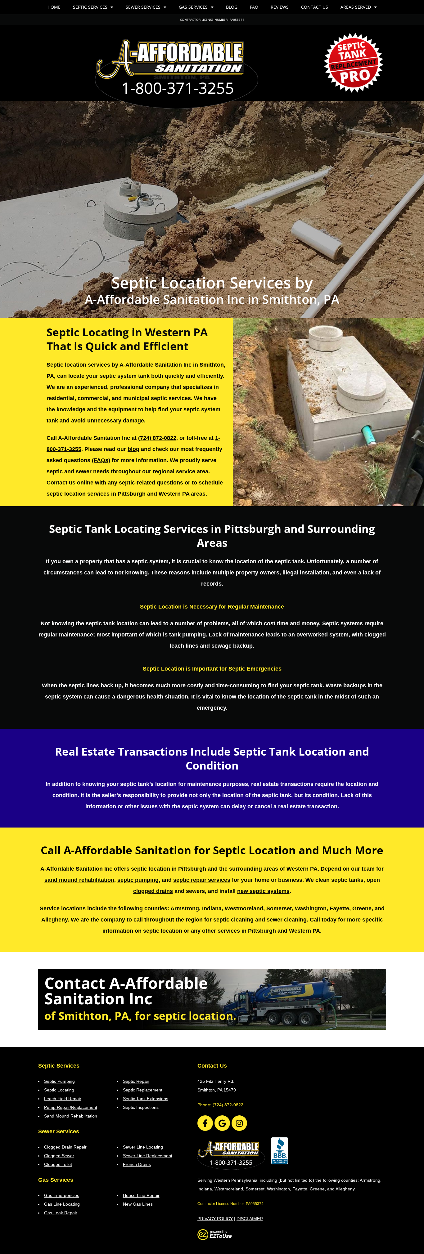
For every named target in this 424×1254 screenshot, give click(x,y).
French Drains (137, 1164)
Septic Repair (136, 1081)
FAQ (254, 7)
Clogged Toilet (58, 1164)
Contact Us (314, 7)
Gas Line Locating (62, 1204)
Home (54, 7)
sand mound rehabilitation (79, 880)
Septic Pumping (59, 1081)
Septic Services (90, 7)
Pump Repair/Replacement (70, 1107)
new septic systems (263, 891)
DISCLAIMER (250, 1218)
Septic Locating (59, 1089)
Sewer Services (143, 7)
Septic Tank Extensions (145, 1098)
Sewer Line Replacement (147, 1155)
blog (133, 449)
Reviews (280, 7)
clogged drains (153, 891)
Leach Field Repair (62, 1098)
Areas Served (356, 7)
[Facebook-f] (205, 1123)
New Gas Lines (138, 1204)
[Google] (222, 1123)
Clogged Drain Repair (65, 1147)
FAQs (101, 460)
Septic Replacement (142, 1089)
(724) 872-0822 (157, 438)
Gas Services (193, 7)
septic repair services (201, 880)
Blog (231, 7)
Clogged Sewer (59, 1155)
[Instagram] (239, 1123)
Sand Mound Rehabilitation (70, 1115)
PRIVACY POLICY (215, 1218)
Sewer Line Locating (143, 1147)
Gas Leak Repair (60, 1212)
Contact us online (70, 483)
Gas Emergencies (61, 1195)
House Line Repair (141, 1195)
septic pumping (138, 880)
